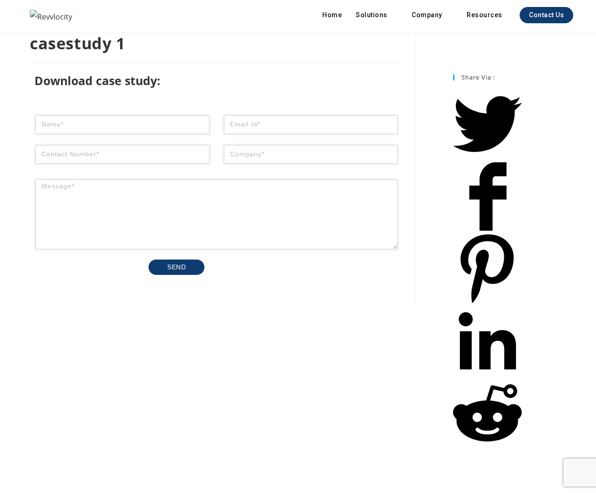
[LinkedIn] (455, 50)
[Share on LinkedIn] (487, 373)
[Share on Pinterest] (487, 300)
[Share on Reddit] (487, 445)
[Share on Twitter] (487, 156)
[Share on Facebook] (487, 228)
